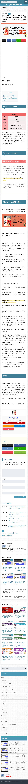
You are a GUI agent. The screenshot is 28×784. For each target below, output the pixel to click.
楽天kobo (19, 422)
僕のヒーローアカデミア (9, 692)
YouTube (4, 730)
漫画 (4, 503)
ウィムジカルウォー (8, 698)
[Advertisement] (14, 58)
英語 (3, 715)
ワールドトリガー (7, 689)
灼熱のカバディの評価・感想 (9, 98)
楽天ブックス (7, 422)
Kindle (19, 425)
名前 (4, 479)
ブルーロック (6, 683)
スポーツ (4, 733)
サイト (4, 490)
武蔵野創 (11, 533)
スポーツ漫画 (5, 535)
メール (4, 485)
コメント (5, 468)
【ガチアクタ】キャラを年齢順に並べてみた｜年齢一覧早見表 (16, 517)
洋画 (3, 704)
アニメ (4, 721)
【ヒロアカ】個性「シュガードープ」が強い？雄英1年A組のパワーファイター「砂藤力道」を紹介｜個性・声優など (14, 591)
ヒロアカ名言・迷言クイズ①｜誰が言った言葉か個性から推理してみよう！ (13, 597)
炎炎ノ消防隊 (6, 686)
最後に (4, 100)
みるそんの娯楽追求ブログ (14, 5)
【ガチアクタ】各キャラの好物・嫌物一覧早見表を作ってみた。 (17, 744)
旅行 (3, 706)
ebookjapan (8, 429)
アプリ (4, 695)
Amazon (7, 425)
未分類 (3, 677)
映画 (3, 701)
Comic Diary (5, 533)
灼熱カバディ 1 (13, 417)
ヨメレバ (15, 418)
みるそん (8, 546)
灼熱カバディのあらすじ (8, 97)
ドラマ (4, 712)
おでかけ (4, 727)
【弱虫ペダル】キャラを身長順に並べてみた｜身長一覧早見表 (16, 521)
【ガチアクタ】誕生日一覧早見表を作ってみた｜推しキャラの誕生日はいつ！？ (16, 508)
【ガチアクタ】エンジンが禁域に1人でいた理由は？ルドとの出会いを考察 (17, 526)
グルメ (3, 718)
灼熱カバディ (17, 533)
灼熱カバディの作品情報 (8, 95)
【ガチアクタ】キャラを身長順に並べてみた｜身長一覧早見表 (16, 513)
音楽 (3, 709)
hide (11, 92)
